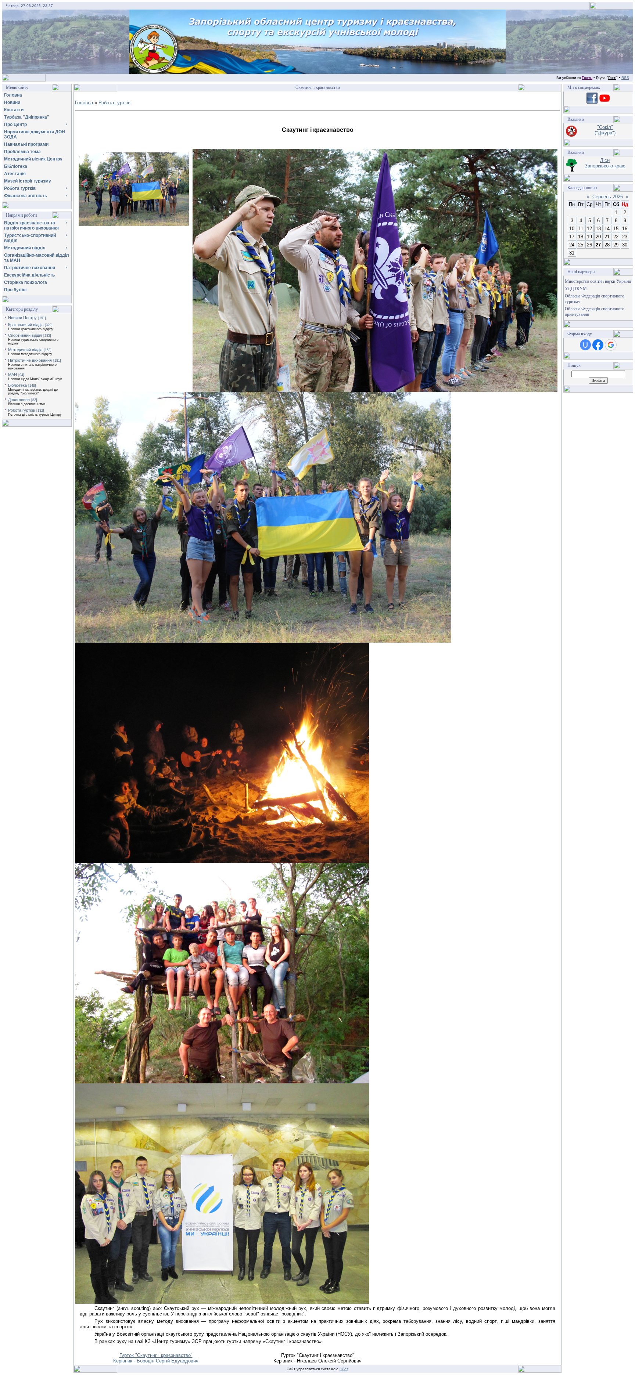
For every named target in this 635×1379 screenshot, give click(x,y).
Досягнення (19, 399)
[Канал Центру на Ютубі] (604, 102)
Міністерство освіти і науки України (598, 281)
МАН (12, 374)
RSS (625, 78)
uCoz (344, 1369)
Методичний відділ (25, 349)
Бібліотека (17, 385)
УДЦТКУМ (576, 288)
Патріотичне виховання (30, 360)
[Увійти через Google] (611, 345)
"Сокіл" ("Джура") (605, 130)
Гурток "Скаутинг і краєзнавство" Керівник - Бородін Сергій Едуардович (155, 1358)
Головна (84, 102)
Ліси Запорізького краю (605, 163)
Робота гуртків (21, 410)
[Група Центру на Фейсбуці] (592, 102)
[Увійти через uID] (585, 344)
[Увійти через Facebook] (597, 344)
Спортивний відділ (25, 335)
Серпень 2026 (607, 196)
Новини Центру (22, 317)
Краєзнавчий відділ (25, 324)
